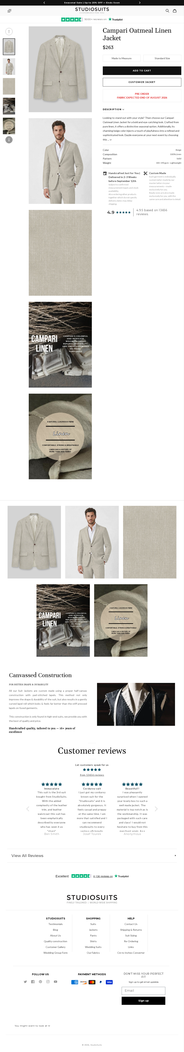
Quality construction (55, 941)
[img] (92, 769)
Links (131, 946)
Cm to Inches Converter (131, 952)
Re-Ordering (131, 941)
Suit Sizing (131, 935)
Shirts (93, 941)
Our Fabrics (93, 952)
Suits (93, 924)
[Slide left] (9, 31)
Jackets (93, 929)
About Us (55, 935)
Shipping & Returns (131, 929)
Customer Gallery (55, 946)
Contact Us (131, 924)
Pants (93, 935)
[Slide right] (9, 139)
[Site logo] (92, 899)
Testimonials (55, 924)
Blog (55, 929)
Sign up (143, 1000)
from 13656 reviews (92, 774)
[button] (9, 11)
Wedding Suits (93, 946)
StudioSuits (96, 1045)
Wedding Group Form (55, 952)
